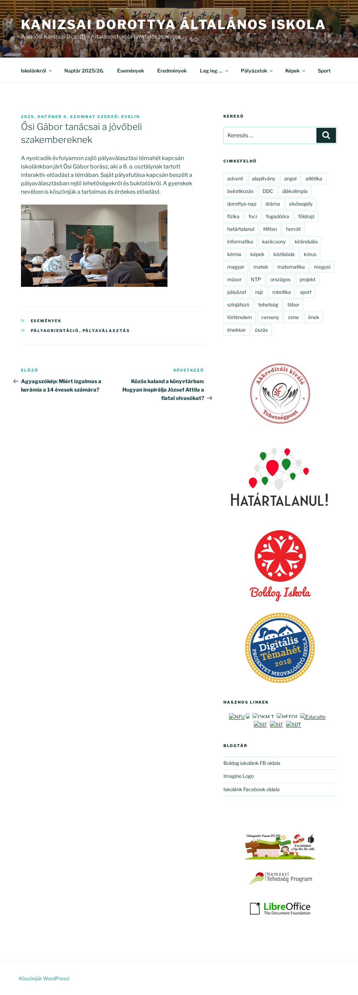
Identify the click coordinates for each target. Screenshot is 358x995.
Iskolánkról (33, 71)
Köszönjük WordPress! (44, 978)
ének (313, 317)
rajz (259, 292)
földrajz (306, 216)
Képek (292, 71)
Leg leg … (211, 71)
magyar (235, 267)
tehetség (268, 305)
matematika (291, 267)
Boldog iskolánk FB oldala (251, 763)
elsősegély (301, 204)
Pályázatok (254, 71)
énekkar (236, 330)
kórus (310, 254)
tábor (293, 305)
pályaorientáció (55, 330)
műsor (234, 279)
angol (290, 178)
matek (260, 267)
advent (235, 178)
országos (280, 279)
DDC (268, 191)
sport (306, 292)
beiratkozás (240, 191)
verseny (270, 317)
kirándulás (306, 241)
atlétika (314, 178)
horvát (293, 229)
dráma (272, 204)
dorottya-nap (241, 204)
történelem (239, 317)
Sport (324, 71)
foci (253, 216)
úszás (261, 330)
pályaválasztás (106, 330)
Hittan (270, 229)
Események (130, 71)
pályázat (236, 292)
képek (257, 254)
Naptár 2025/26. (84, 71)
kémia (234, 254)
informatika (240, 241)
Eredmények (172, 71)
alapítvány (263, 178)
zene (293, 317)
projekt (307, 279)
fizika (233, 216)
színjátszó (238, 305)
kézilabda (284, 254)
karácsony (274, 241)
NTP (256, 279)
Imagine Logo (238, 776)
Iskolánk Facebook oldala (251, 789)
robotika (281, 292)
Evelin (130, 116)
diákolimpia (295, 191)
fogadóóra (277, 216)
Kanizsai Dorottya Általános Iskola (173, 24)
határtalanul (240, 229)
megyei (322, 267)
